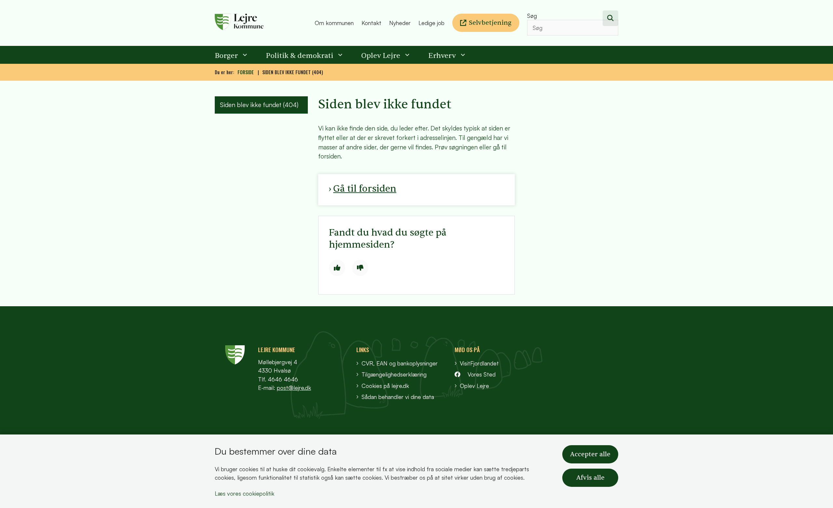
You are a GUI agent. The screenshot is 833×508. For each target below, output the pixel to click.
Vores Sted (482, 374)
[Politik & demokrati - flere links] (339, 54)
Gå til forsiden (364, 189)
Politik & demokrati (299, 55)
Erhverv (442, 55)
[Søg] (610, 18)
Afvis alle (590, 478)
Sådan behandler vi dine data (398, 396)
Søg (532, 15)
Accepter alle (590, 454)
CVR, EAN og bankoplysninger (400, 363)
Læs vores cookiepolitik (244, 493)
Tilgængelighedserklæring (394, 374)
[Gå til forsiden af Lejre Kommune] (263, 23)
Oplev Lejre (380, 55)
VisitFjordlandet (479, 363)
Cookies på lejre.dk (385, 385)
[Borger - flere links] (244, 54)
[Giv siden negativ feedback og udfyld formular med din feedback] (360, 268)
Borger (226, 55)
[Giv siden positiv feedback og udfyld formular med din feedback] (337, 268)
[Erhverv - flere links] (462, 54)
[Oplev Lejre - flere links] (406, 54)
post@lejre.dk (294, 387)
